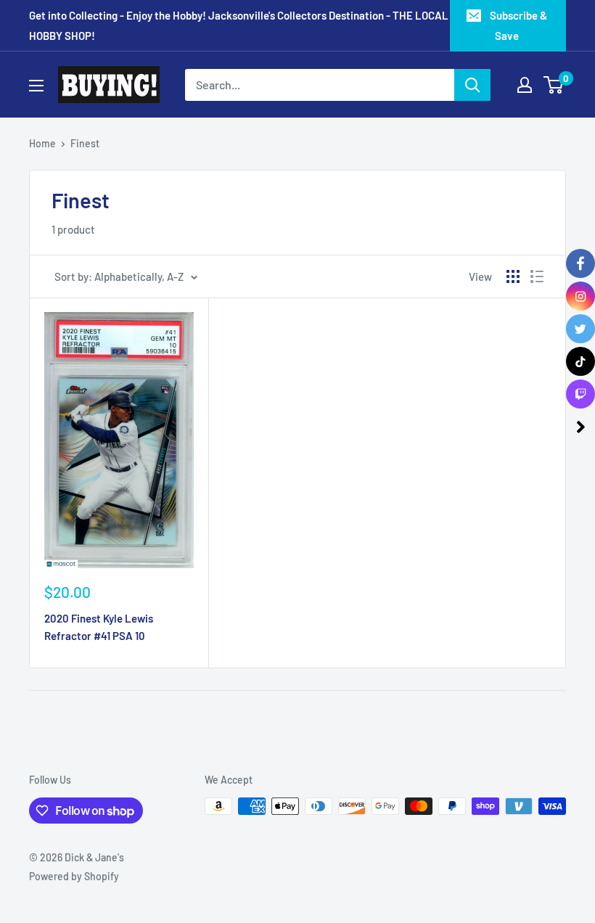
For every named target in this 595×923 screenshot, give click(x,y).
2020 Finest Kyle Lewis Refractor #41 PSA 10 (98, 626)
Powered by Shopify (74, 876)
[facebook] (580, 263)
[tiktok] (580, 361)
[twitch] (580, 394)
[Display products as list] (536, 276)
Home (42, 143)
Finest (84, 143)
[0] (554, 85)
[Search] (472, 85)
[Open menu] (36, 85)
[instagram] (580, 296)
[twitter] (580, 328)
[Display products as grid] (513, 276)
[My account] (524, 85)
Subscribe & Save (518, 25)
